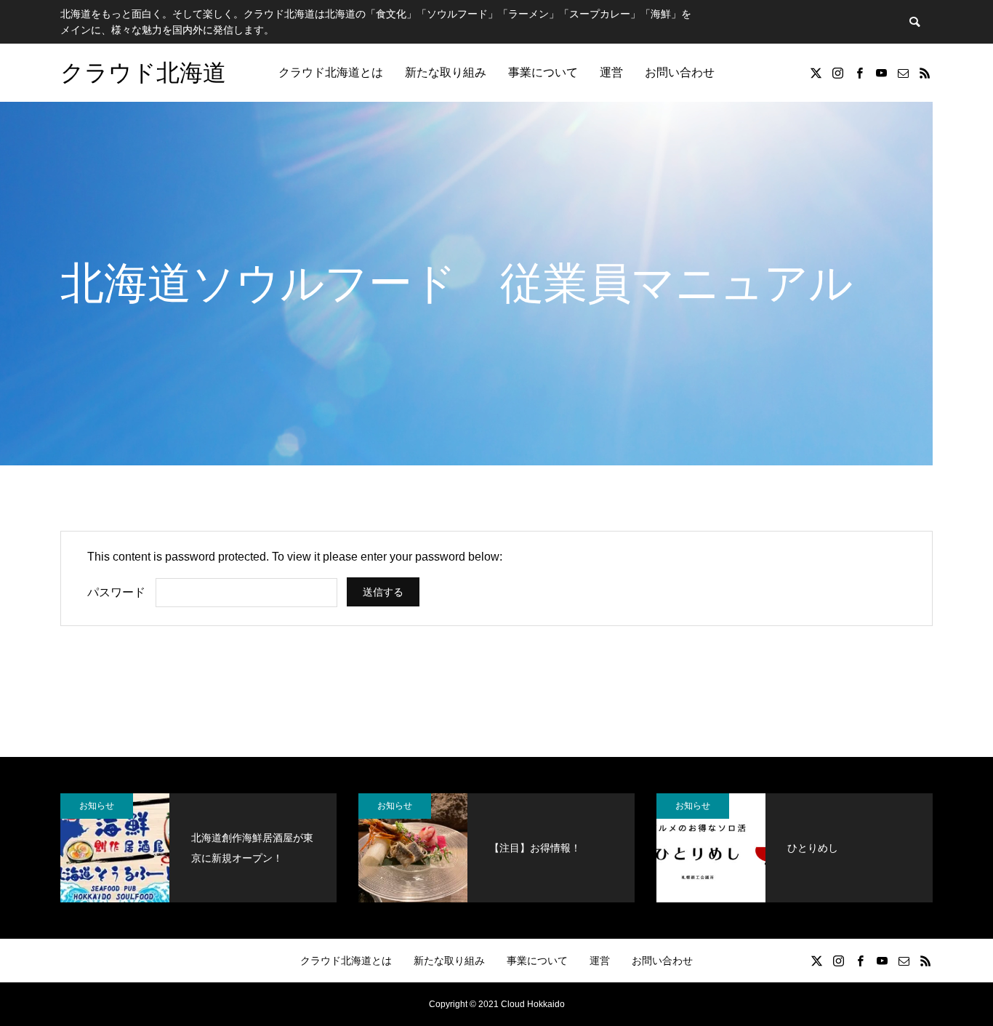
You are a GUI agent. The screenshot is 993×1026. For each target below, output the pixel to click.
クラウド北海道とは (330, 72)
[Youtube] (881, 73)
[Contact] (903, 73)
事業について (543, 72)
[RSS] (925, 73)
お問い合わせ (680, 72)
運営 (611, 72)
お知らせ (96, 806)
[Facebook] (859, 73)
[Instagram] (837, 73)
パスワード (116, 592)
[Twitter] (816, 73)
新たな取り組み (445, 72)
